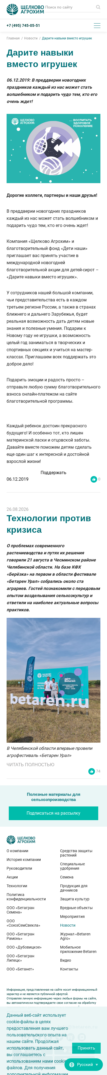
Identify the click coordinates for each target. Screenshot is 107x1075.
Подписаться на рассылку (53, 813)
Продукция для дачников (74, 888)
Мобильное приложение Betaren (78, 949)
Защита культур (74, 899)
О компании (17, 851)
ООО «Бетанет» (20, 969)
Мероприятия (72, 916)
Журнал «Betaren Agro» (75, 936)
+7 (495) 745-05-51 (23, 25)
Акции (12, 877)
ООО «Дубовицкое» (24, 947)
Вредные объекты (76, 908)
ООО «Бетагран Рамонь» (20, 936)
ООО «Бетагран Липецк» (20, 958)
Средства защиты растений (76, 853)
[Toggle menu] (97, 25)
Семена (67, 877)
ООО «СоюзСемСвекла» (23, 923)
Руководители (19, 868)
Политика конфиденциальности (26, 896)
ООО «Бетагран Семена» (20, 910)
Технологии (17, 886)
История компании (24, 859)
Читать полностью (30, 764)
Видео (65, 960)
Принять (86, 1048)
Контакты (69, 969)
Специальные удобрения (72, 866)
